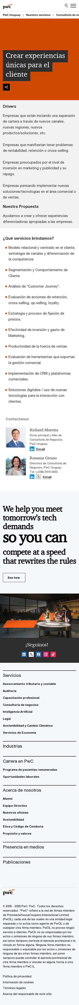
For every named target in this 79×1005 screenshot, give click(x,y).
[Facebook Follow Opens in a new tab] (38, 655)
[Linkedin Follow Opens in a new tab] (32, 449)
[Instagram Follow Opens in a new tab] (46, 655)
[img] (6, 87)
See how (13, 577)
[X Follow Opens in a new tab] (38, 477)
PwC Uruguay (12, 14)
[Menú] (73, 5)
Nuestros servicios (38, 14)
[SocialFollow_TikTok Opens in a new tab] (53, 655)
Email (40, 449)
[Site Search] (66, 6)
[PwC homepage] (7, 5)
